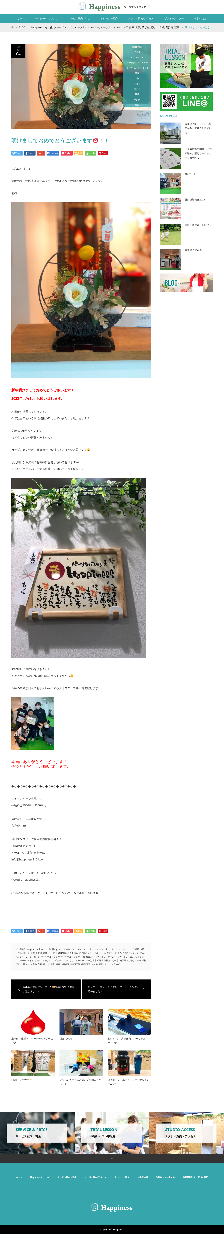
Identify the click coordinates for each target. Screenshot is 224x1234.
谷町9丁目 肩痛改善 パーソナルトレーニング (129, 1040)
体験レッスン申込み (165, 1177)
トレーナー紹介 (109, 18)
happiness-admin (35, 949)
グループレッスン (137, 57)
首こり (107, 964)
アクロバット (85, 952)
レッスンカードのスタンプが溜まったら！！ (80, 1081)
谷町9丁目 (86, 964)
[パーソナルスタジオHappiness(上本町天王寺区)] (112, 7)
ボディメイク (41, 960)
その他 (137, 52)
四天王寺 (124, 960)
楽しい (19, 964)
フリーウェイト (26, 960)
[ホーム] (12, 24)
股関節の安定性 (193, 250)
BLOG (22, 27)
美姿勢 (137, 99)
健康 (137, 73)
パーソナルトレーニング (137, 67)
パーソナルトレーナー (137, 62)
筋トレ (26, 964)
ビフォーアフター (174, 18)
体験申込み (200, 18)
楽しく (137, 88)
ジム (142, 952)
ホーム (21, 18)
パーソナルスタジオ (50, 956)
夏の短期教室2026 (195, 199)
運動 (137, 104)
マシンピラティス (56, 960)
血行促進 (65, 964)
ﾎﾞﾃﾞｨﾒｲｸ (116, 964)
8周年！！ (190, 174)
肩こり (46, 964)
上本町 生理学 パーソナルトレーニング (32, 1040)
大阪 (137, 78)
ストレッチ (21, 956)
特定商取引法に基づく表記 (195, 1177)
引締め (137, 960)
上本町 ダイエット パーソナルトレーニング (128, 1081)
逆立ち (95, 964)
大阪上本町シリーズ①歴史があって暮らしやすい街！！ (198, 128)
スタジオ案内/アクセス (141, 18)
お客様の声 (142, 1177)
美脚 (40, 964)
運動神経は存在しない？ (198, 224)
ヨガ (68, 960)
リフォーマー (77, 960)
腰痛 (52, 964)
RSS (209, 6)
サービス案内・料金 (79, 18)
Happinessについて (46, 18)
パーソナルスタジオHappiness (75, 956)
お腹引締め (72, 952)
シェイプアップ (109, 952)
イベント (97, 952)
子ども (137, 83)
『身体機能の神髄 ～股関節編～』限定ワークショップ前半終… (198, 153)
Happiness (137, 46)
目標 (137, 94)
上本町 (88, 960)
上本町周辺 (97, 960)
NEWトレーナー (20, 1079)
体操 (106, 960)
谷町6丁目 (75, 964)
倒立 (111, 960)
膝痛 (58, 964)
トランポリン (33, 956)
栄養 (144, 960)
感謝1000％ (65, 1038)
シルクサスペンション (128, 952)
